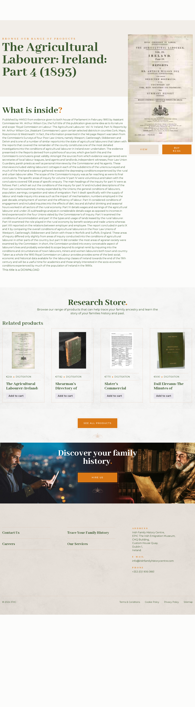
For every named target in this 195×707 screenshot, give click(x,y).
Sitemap (188, 602)
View (144, 149)
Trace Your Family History (88, 533)
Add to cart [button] (16, 395)
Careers (8, 544)
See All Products (98, 423)
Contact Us (11, 533)
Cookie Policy (152, 602)
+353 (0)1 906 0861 (143, 571)
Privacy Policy (171, 602)
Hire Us (97, 477)
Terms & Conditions (129, 602)
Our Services (77, 544)
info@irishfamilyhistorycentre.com (153, 560)
